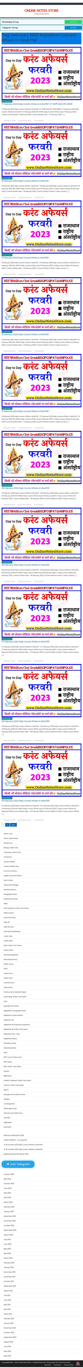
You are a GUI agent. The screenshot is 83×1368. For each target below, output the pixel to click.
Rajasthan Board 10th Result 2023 (16, 1154)
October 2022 (9, 1225)
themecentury (65, 1362)
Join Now (73, 22)
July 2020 (7, 1346)
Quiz (5, 1001)
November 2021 (9, 1277)
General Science (10, 890)
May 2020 (7, 1351)
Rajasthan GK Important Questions (17, 1025)
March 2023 (8, 1202)
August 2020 (8, 1342)
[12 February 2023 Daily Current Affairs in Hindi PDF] (41, 303)
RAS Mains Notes (10, 1043)
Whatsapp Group (10, 1108)
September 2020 (10, 1337)
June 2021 (7, 1300)
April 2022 (7, 1253)
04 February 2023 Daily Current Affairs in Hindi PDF (26, 800)
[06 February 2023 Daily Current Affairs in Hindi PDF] (41, 690)
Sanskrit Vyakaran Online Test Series (17, 1080)
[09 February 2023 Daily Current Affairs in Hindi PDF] (41, 457)
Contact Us (57, 1365)
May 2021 (7, 1305)
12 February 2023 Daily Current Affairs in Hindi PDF (25, 334)
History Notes (9, 913)
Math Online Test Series (13, 945)
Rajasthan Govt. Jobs (12, 1034)
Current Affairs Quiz (11, 866)
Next (13, 825)
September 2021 (10, 1286)
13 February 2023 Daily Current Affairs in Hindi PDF (25, 257)
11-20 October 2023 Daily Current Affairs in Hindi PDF (23, 1145)
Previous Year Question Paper (15, 992)
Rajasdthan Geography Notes (15, 1011)
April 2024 (7, 1179)
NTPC (6, 969)
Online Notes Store (42, 10)
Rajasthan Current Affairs (13, 1015)
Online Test (8, 978)
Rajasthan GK (9, 1020)
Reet (5, 1052)
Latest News (8, 941)
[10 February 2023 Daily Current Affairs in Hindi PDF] (41, 380)
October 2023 (9, 1184)
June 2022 (7, 1244)
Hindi (5, 903)
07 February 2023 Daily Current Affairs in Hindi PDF (26, 641)
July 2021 (7, 1295)
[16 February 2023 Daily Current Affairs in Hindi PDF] (41, 150)
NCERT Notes (8, 964)
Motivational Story (10, 959)
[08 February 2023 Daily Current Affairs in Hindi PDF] (41, 534)
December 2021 (9, 1272)
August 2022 (8, 1235)
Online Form (8, 973)
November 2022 (10, 1221)
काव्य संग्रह (7, 1118)
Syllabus (7, 1099)
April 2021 (7, 1309)
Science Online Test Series (14, 1085)
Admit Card (8, 834)
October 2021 (9, 1281)
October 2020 (9, 1333)
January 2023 (9, 1211)
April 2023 (7, 1197)
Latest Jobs (8, 936)
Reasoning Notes (10, 1048)
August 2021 (8, 1291)
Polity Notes (8, 987)
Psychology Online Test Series (15, 997)
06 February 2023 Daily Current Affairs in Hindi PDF (26, 721)
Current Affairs (7, 101)
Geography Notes (10, 894)
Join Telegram (19, 1164)
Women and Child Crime (13, 1113)
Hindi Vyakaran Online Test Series (16, 908)
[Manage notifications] (78, 1363)
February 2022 (9, 1263)
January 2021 (8, 1323)
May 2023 (7, 1193)
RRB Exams (8, 1076)
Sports (6, 1090)
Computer (8, 857)
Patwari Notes (9, 983)
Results (6, 1071)
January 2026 (9, 1174)
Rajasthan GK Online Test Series (16, 1029)
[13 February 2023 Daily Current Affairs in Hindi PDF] (41, 227)
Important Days (10, 917)
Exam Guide (8, 880)
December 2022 (10, 1216)
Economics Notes (10, 871)
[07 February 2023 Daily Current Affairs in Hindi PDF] (41, 611)
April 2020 (7, 1356)
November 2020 (10, 1328)
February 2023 (9, 1207)
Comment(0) (39, 121)
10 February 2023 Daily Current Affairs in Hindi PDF (25, 411)
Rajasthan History (10, 1039)
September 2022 (10, 1230)
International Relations (12, 931)
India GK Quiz (9, 927)
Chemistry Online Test (12, 852)
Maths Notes (8, 950)
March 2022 (8, 1258)
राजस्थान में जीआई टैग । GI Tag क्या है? (15, 1140)
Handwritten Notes (11, 899)
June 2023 (7, 1188)
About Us (48, 1365)
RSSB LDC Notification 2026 (14, 1135)
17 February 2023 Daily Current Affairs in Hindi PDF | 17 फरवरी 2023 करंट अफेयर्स (37, 104)
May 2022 (7, 1249)
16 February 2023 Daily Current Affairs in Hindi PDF (25, 181)
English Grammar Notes (13, 876)
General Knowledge (11, 885)
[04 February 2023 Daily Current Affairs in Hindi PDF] (41, 770)
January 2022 (9, 1267)
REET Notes (8, 1062)
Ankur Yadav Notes (11, 838)
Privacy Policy (68, 1365)
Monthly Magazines (11, 955)
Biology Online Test (11, 848)
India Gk (7, 922)
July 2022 (7, 1239)
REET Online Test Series (12, 1066)
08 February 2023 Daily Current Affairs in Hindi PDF (26, 565)
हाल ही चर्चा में (7, 1127)
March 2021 (8, 1314)
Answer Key (8, 843)
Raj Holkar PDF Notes (11, 1006)
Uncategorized (9, 1104)
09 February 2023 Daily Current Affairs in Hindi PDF (25, 488)
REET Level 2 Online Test (13, 1057)
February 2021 (9, 1319)
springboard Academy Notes (14, 1094)
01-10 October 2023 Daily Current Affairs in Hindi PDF (23, 1149)
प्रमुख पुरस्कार (8, 1122)
